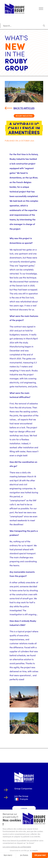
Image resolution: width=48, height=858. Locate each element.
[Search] (24, 25)
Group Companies (23, 788)
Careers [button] (24, 808)
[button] (41, 8)
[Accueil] (24, 777)
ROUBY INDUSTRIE (24, 115)
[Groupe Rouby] (14, 9)
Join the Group (21, 796)
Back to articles (23, 108)
